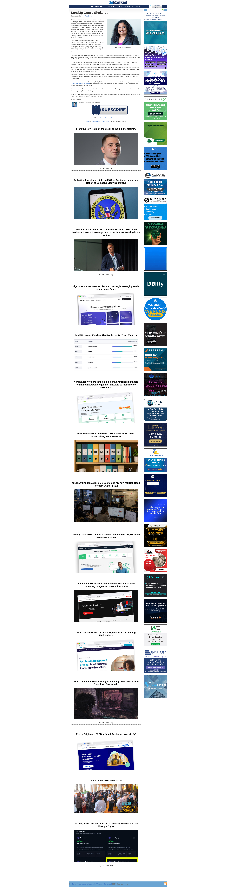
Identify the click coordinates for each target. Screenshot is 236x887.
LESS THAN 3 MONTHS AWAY (106, 780)
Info (133, 6)
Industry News (109, 118)
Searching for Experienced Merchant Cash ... (155, 19)
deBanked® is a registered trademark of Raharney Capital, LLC (91, 884)
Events (119, 6)
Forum (138, 6)
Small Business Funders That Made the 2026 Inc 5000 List (106, 335)
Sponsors (126, 6)
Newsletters (111, 6)
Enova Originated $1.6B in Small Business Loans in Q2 (106, 734)
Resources (98, 6)
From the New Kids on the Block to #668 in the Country (106, 129)
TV (105, 6)
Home (91, 6)
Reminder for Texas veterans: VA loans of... (155, 15)
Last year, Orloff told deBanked (80, 83)
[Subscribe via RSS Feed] (165, 883)
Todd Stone (88, 16)
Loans (117, 118)
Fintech (102, 118)
